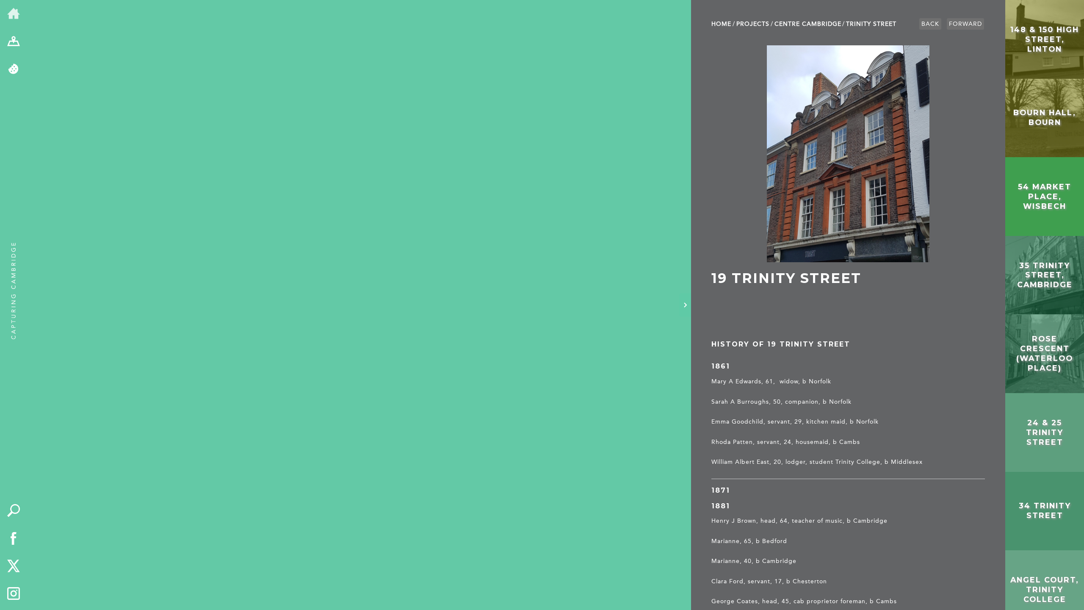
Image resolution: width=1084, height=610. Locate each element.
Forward (965, 24)
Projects (752, 24)
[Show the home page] (13, 14)
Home (721, 24)
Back (930, 24)
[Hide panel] (685, 305)
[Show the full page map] (13, 42)
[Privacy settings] (13, 69)
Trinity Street (871, 24)
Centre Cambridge (807, 24)
